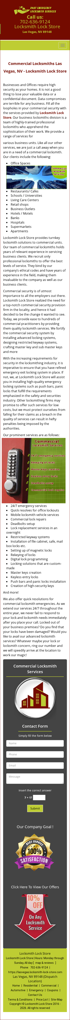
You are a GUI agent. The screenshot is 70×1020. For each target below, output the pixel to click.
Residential (31, 985)
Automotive (18, 990)
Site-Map (56, 999)
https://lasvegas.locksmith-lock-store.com (35, 972)
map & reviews (44, 962)
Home (16, 985)
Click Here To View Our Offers (35, 887)
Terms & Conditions (20, 999)
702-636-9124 (35, 21)
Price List (42, 999)
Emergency (36, 990)
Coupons (52, 990)
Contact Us (35, 994)
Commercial (48, 985)
